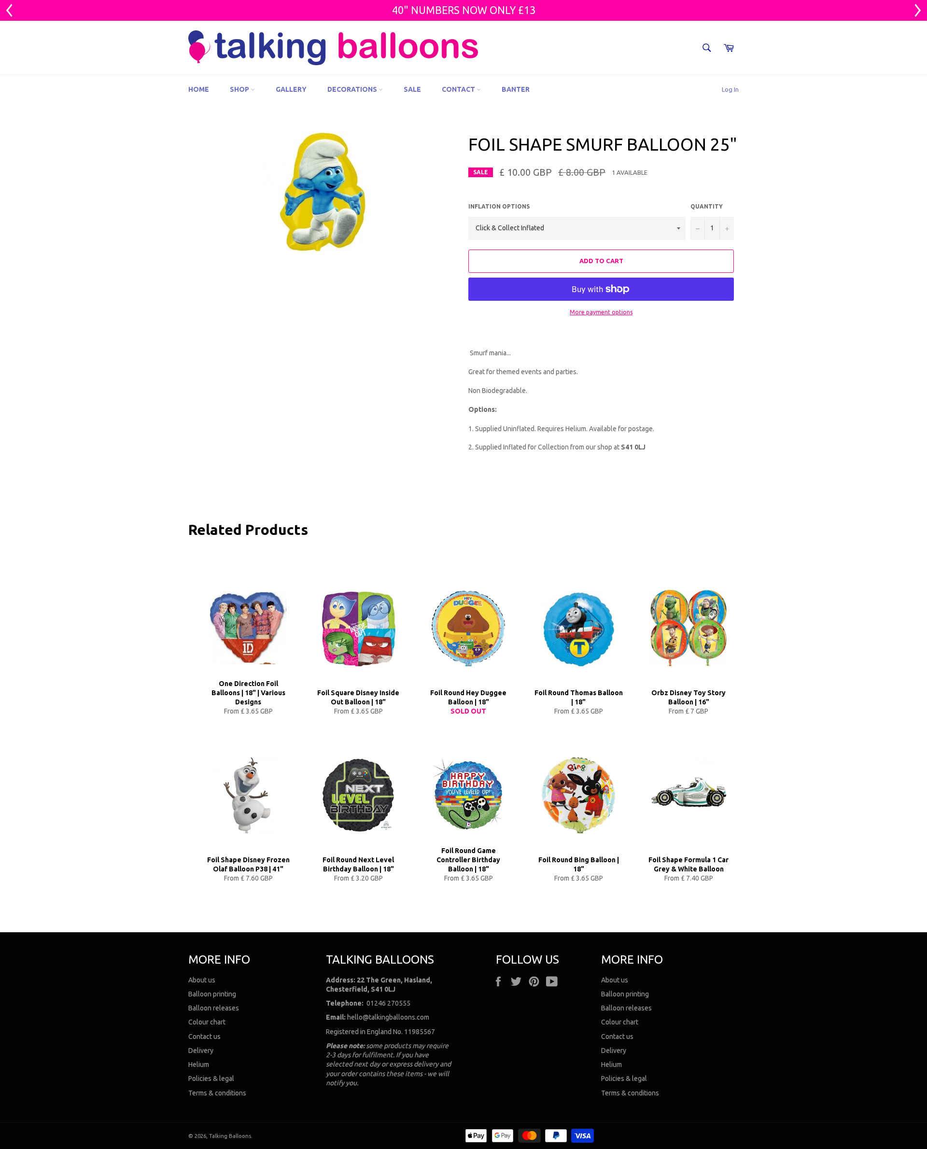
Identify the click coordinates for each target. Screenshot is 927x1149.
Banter (516, 89)
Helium (198, 1064)
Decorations (353, 89)
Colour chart (206, 1022)
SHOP (240, 89)
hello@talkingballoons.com (388, 1017)
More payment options (601, 312)
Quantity (706, 206)
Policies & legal (211, 1078)
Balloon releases (213, 1008)
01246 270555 (388, 1003)
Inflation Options (499, 206)
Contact (459, 89)
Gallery (291, 89)
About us (201, 980)
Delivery (200, 1050)
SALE (412, 89)
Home (198, 89)
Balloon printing (212, 994)
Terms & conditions (217, 1093)
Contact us (204, 1036)
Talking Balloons (230, 1136)
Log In (730, 89)
